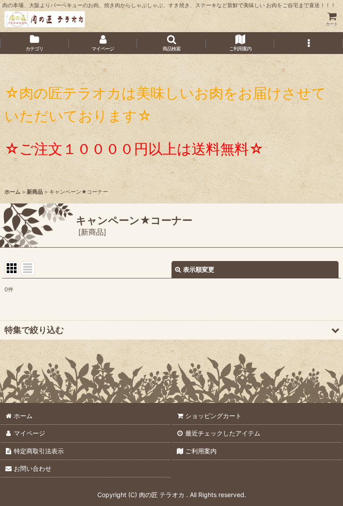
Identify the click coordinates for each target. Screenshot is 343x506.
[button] (171, 43)
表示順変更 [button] (198, 269)
